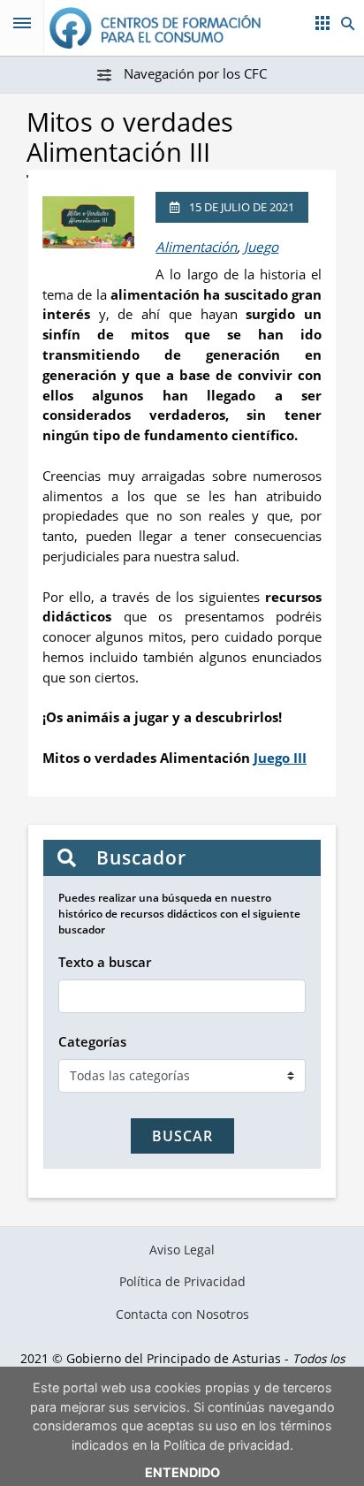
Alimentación (196, 246)
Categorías (92, 1041)
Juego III (280, 757)
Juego (261, 246)
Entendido (182, 1472)
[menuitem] (182, 1250)
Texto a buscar (104, 962)
